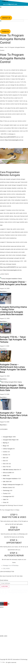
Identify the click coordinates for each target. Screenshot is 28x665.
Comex (5, 451)
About (1, 615)
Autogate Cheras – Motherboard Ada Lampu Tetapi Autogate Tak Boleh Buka (13, 368)
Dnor (4, 460)
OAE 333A (6, 481)
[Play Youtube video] (14, 156)
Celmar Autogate (8, 448)
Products (2, 619)
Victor (4, 502)
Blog (1, 632)
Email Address (4, 580)
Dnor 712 (5, 466)
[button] (2, 14)
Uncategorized (7, 496)
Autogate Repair (7, 436)
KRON (4, 475)
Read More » (3, 291)
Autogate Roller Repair (9, 439)
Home (1, 47)
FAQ (1, 640)
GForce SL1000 (7, 472)
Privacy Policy (4, 655)
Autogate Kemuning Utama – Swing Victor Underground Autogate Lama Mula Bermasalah (13, 311)
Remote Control (7, 487)
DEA (4, 457)
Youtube (2, 649)
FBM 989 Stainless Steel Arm (11, 469)
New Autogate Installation (10, 478)
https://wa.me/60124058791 (8, 137)
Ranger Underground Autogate (11, 484)
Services (2, 624)
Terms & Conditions (5, 652)
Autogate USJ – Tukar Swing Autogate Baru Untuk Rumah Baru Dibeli (14, 415)
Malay (1, 628)
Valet (4, 499)
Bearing (5, 442)
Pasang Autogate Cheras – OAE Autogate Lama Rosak (13, 283)
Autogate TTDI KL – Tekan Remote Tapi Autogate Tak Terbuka (13, 339)
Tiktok (2, 646)
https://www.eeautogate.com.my (14, 140)
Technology (6, 490)
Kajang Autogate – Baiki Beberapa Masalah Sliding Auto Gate (13, 388)
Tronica (5, 493)
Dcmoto (5, 454)
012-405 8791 (8, 599)
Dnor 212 (5, 463)
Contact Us (3, 643)
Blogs (4, 445)
